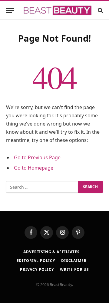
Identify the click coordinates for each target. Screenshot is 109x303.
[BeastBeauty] (57, 10)
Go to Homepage (33, 167)
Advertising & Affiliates (51, 251)
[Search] (100, 10)
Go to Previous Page (37, 157)
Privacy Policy (37, 269)
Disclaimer (73, 260)
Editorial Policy (36, 260)
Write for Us (74, 269)
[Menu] (10, 10)
